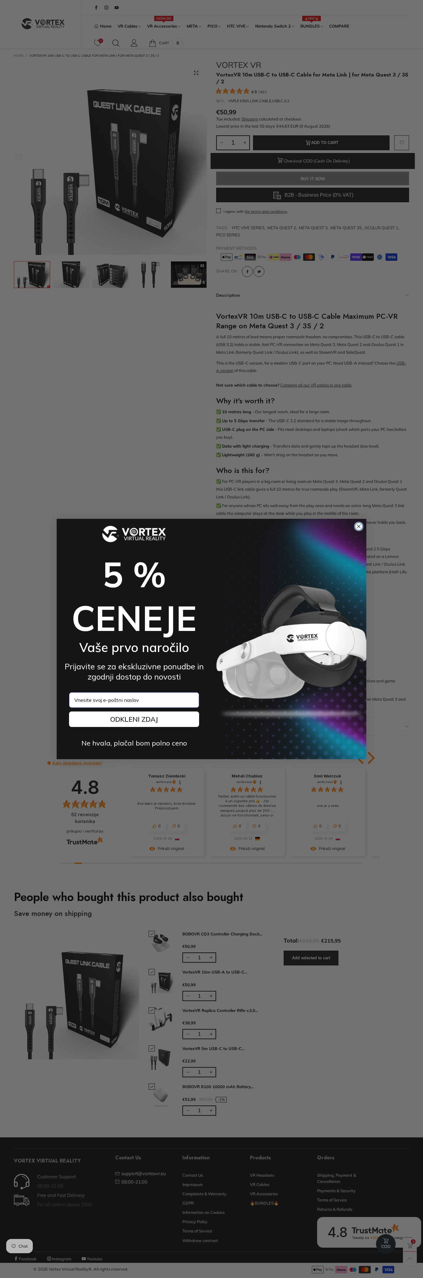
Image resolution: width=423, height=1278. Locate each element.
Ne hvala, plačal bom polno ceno (134, 743)
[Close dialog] (359, 526)
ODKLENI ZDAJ (134, 719)
